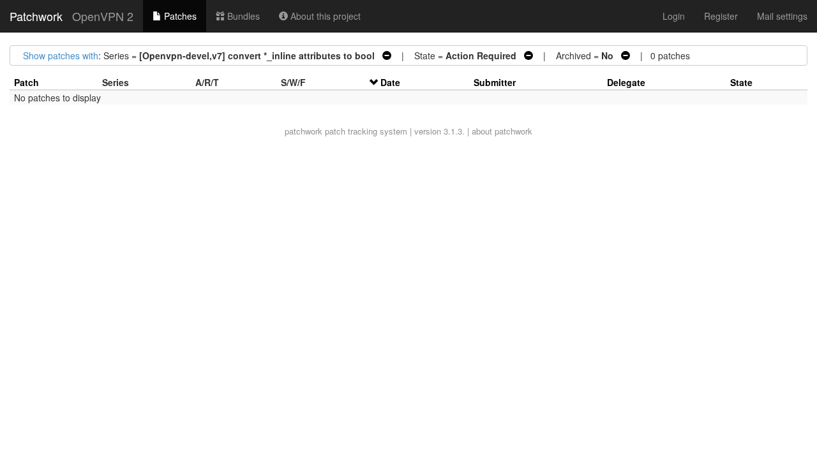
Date (390, 82)
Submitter (495, 82)
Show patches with (60, 55)
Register (721, 16)
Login (674, 16)
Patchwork (36, 16)
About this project (324, 16)
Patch (26, 82)
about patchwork (502, 131)
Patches (179, 16)
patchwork (303, 131)
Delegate (626, 82)
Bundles (242, 16)
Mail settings (782, 16)
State (741, 82)
